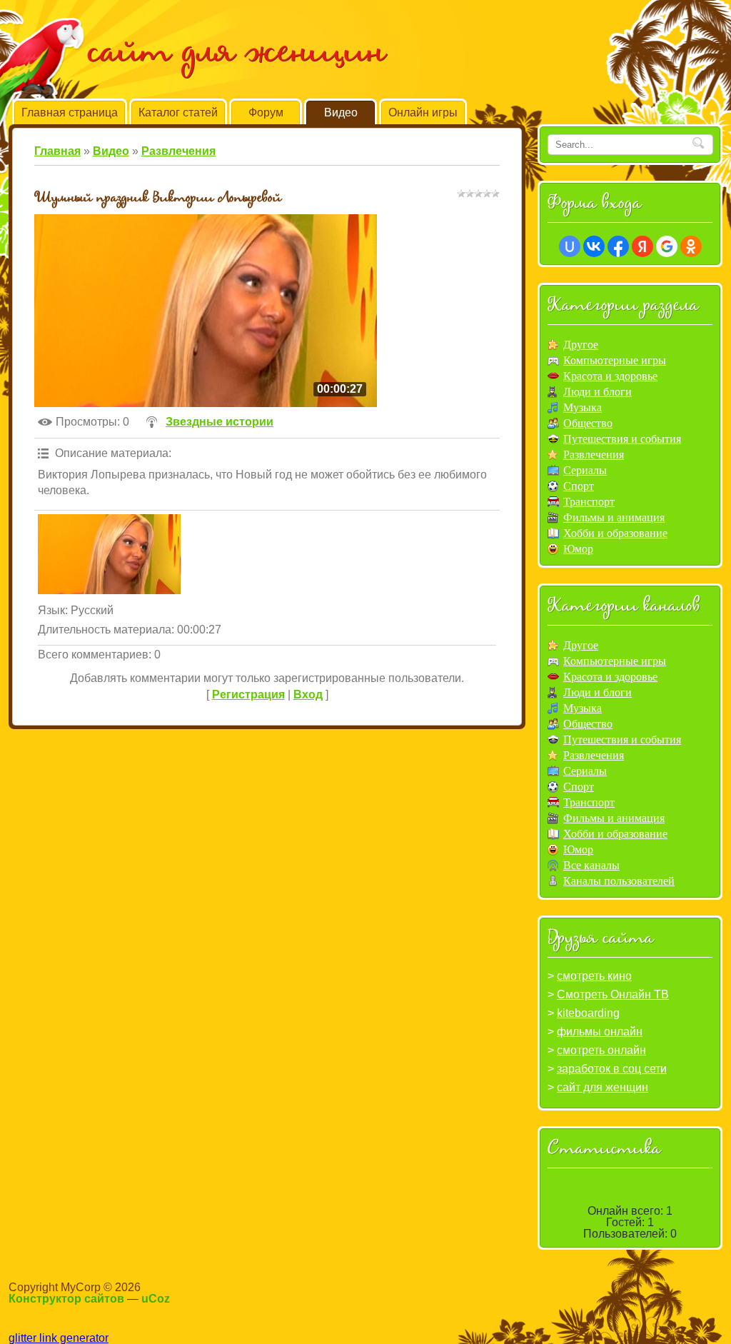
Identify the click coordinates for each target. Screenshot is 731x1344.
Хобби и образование (615, 533)
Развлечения (178, 151)
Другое (580, 344)
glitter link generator (59, 1338)
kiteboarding (588, 1013)
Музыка (582, 407)
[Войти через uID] (569, 246)
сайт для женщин (602, 1087)
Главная (57, 151)
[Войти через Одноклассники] (691, 246)
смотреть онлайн (601, 1050)
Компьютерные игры (614, 360)
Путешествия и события (622, 439)
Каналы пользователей (619, 881)
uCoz (155, 1299)
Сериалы (585, 470)
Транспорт (589, 502)
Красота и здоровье (610, 376)
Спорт (578, 486)
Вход (308, 694)
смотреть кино (594, 976)
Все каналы (591, 865)
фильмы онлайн (599, 1031)
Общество (587, 423)
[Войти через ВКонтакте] (594, 246)
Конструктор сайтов (66, 1299)
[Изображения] (109, 554)
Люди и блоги (597, 392)
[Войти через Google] (666, 246)
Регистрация (248, 694)
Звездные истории (219, 422)
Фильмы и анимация (614, 517)
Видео (111, 151)
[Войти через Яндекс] (642, 246)
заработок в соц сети (612, 1069)
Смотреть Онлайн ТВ (613, 994)
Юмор (578, 549)
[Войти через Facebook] (618, 246)
